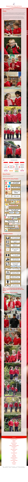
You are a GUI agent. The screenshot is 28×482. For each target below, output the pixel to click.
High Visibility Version (5, 467)
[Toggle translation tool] (23, 1)
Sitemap (10, 467)
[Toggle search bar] (25, 1)
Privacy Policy (19, 467)
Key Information (8, 9)
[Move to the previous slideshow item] (27, 32)
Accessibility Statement (14, 467)
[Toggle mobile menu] (27, 1)
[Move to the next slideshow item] (27, 34)
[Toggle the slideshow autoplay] (27, 31)
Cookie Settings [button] (23, 467)
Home (3, 9)
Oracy (12, 9)
